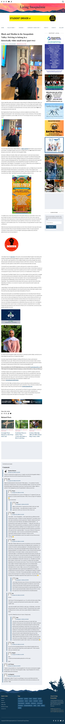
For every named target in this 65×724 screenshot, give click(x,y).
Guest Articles (20, 700)
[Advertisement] (21, 450)
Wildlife (19, 707)
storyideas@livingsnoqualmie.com (56, 710)
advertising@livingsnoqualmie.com (57, 711)
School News (39, 703)
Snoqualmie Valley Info (21, 43)
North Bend (36, 700)
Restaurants (33, 703)
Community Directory (34, 27)
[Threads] (2, 414)
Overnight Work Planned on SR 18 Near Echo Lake (7, 434)
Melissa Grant (13, 43)
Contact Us (3, 708)
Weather (3, 698)
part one (13, 256)
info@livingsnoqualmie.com (55, 708)
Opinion (21, 27)
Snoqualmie (20, 705)
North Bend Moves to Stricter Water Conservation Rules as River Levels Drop (21, 435)
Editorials (35, 698)
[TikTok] (9, 414)
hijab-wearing (25, 148)
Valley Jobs (3, 704)
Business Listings (4, 706)
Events (54, 27)
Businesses (20, 698)
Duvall (30, 698)
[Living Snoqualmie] (32, 7)
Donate (2, 700)
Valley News (10, 27)
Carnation (26, 698)
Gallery (61, 27)
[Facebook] (4, 414)
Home (2, 27)
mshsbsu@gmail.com (27, 386)
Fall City (39, 698)
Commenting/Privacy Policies (23, 720)
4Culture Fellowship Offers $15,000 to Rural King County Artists (35, 434)
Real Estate (28, 703)
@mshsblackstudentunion (12, 380)
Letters (30, 700)
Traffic (46, 27)
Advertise (3, 702)
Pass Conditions (21, 703)
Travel (39, 705)
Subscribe (51, 226)
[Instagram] (6, 414)
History (26, 700)
